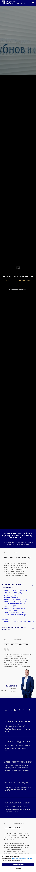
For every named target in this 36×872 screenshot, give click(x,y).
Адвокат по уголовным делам (15, 599)
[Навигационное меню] (33, 2)
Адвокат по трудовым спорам (15, 601)
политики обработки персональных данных (21, 858)
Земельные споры (11, 610)
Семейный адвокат (11, 597)
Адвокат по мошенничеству (15, 608)
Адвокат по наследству (13, 593)
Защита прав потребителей (14, 604)
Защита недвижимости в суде (15, 615)
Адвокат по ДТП (10, 606)
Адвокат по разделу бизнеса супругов (19, 621)
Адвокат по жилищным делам (15, 590)
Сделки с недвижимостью (14, 612)
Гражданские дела (11, 595)
